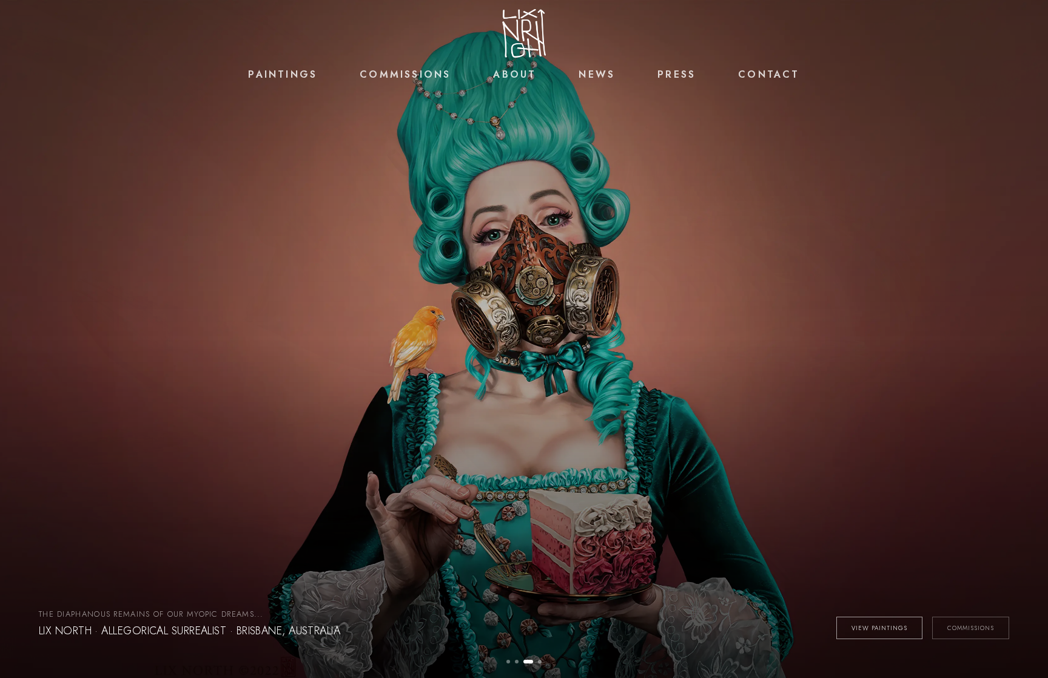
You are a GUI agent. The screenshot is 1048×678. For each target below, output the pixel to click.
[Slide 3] (528, 661)
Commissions (405, 74)
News (597, 74)
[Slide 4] (540, 661)
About (514, 74)
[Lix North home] (524, 33)
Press (676, 74)
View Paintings (879, 627)
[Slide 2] (517, 661)
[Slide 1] (508, 661)
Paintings (282, 74)
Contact (768, 74)
